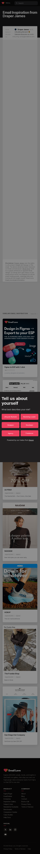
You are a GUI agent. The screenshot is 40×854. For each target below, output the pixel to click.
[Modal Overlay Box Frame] (20, 427)
